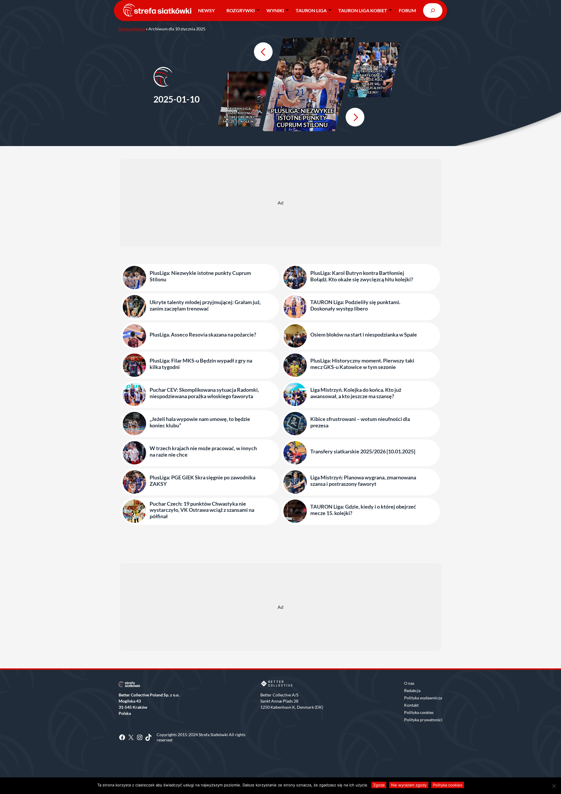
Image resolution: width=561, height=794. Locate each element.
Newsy (206, 10)
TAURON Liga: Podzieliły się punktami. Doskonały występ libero (355, 305)
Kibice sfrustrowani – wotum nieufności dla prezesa (360, 422)
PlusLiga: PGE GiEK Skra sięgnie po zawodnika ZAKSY (202, 480)
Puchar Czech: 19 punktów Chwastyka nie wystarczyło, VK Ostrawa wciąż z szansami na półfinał (202, 510)
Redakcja (412, 690)
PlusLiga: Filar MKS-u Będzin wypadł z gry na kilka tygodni (201, 364)
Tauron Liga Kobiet (362, 10)
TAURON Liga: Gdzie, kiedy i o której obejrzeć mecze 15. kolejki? (239, 115)
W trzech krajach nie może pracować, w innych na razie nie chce (203, 451)
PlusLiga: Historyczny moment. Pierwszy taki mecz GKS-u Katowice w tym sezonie (362, 364)
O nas (409, 683)
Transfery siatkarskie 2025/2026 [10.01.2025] (362, 451)
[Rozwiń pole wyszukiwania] (432, 10)
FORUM (407, 10)
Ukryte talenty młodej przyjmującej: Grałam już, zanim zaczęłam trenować (205, 305)
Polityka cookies (419, 712)
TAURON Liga (311, 10)
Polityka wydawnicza (423, 697)
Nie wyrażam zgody (409, 785)
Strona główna (132, 28)
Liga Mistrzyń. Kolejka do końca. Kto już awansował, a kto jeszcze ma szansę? (355, 393)
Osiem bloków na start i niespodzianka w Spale (363, 335)
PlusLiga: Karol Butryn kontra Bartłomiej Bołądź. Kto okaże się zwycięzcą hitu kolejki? (371, 79)
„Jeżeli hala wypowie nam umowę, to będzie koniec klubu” (200, 422)
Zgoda (379, 785)
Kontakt (411, 705)
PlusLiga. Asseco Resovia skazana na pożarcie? (203, 335)
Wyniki (275, 10)
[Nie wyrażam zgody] (554, 786)
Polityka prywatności (423, 719)
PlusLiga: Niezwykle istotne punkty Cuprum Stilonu (302, 117)
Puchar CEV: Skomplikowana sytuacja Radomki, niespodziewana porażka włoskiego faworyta (204, 393)
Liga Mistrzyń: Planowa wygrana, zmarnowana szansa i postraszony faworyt (363, 480)
